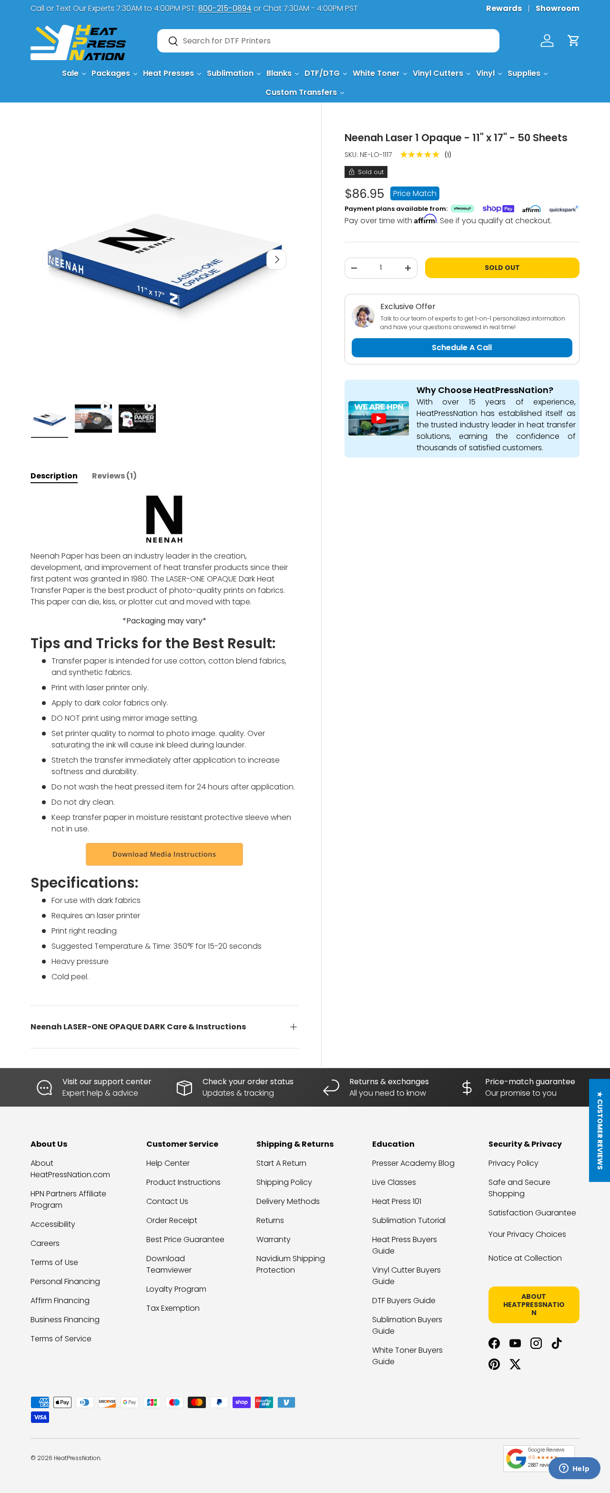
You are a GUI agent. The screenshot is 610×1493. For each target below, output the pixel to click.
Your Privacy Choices (527, 1234)
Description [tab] (54, 475)
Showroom (558, 8)
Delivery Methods (288, 1201)
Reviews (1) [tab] (114, 475)
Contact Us (167, 1201)
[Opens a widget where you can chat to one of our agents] (574, 1469)
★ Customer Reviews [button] (600, 1130)
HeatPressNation (77, 1458)
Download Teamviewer (169, 1264)
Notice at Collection (525, 1258)
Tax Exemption (173, 1308)
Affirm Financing (60, 1300)
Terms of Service (61, 1338)
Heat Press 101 (396, 1201)
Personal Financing (65, 1281)
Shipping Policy (284, 1182)
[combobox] (328, 40)
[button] (573, 40)
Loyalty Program (176, 1289)
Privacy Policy (513, 1163)
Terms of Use (54, 1262)
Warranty (273, 1239)
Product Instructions (183, 1182)
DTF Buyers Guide (404, 1300)
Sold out (502, 267)
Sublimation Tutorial (409, 1220)
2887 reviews (542, 1465)
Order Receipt (171, 1220)
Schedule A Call (462, 347)
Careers (45, 1243)
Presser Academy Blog (413, 1163)
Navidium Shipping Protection (290, 1264)
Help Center (168, 1163)
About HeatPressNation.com (70, 1169)
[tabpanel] (164, 739)
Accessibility (52, 1224)
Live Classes (394, 1182)
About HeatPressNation (534, 1304)
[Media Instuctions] (164, 854)
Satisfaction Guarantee (532, 1212)
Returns (270, 1220)
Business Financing (65, 1319)
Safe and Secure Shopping (519, 1188)
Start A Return (281, 1163)
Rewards (504, 8)
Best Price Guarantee (185, 1239)
